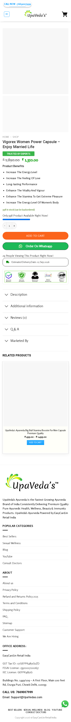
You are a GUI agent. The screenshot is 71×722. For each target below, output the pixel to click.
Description (19, 294)
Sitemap (7, 623)
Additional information (27, 306)
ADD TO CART (35, 235)
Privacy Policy (10, 589)
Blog (5, 549)
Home (6, 137)
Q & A (15, 329)
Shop (16, 137)
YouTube (7, 556)
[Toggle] (6, 295)
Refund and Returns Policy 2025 (20, 596)
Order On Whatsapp (39, 246)
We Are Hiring (10, 636)
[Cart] (64, 14)
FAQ (5, 616)
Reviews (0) (19, 317)
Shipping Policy (12, 609)
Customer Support (14, 629)
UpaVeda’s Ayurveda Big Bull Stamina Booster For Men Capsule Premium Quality (35, 432)
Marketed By (19, 340)
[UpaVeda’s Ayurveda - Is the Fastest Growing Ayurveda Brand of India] (35, 14)
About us (8, 583)
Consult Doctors (12, 563)
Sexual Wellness (12, 543)
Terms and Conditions (15, 603)
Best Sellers (9, 536)
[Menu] (7, 14)
